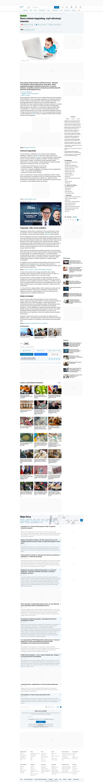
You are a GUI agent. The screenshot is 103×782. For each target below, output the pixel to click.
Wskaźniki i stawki (65, 703)
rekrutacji (33, 113)
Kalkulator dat (54, 705)
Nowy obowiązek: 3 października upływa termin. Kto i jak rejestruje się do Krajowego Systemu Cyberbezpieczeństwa (72, 135)
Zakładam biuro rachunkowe (67, 692)
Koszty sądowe (68, 190)
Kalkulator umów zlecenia (70, 169)
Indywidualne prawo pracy (35, 692)
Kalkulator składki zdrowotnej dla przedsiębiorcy (71, 164)
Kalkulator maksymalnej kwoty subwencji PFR (72, 180)
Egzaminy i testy (33, 709)
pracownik (32, 332)
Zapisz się (41, 675)
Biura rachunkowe (65, 690)
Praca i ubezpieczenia (35, 474)
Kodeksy (42, 711)
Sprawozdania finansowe (66, 697)
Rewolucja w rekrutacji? (29, 133)
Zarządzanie (36, 13)
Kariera (56, 718)
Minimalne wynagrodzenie (66, 706)
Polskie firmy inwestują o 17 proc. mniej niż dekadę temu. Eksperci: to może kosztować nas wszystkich (72, 144)
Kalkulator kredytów (68, 174)
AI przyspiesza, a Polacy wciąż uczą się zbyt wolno (72, 150)
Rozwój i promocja (23, 709)
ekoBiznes (22, 475)
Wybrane (78, 119)
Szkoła (32, 706)
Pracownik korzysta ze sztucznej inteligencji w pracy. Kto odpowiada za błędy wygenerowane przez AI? (72, 156)
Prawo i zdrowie (43, 700)
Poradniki (27, 475)
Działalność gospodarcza (69, 187)
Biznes (35, 10)
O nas (21, 718)
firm (29, 108)
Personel (40, 13)
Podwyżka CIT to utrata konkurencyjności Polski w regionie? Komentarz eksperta (72, 123)
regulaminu (41, 672)
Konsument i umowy (44, 695)
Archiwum (74, 706)
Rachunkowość (22, 693)
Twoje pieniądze (55, 10)
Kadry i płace (22, 710)
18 (68, 220)
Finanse (73, 695)
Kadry (31, 10)
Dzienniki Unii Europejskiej (45, 709)
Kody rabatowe (75, 707)
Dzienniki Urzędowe (44, 707)
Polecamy (65, 341)
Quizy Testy (67, 212)
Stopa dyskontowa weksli (69, 210)
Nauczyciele (33, 707)
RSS (60, 718)
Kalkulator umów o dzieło (69, 171)
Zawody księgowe (23, 697)
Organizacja (22, 705)
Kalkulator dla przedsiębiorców (70, 166)
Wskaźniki (68, 196)
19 (70, 220)
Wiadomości (74, 692)
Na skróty (74, 703)
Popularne (67, 119)
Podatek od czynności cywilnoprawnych (72, 207)
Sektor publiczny (42, 10)
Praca (42, 697)
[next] (60, 660)
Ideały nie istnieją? (25, 95)
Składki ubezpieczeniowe (66, 707)
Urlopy (32, 696)
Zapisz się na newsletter (56, 336)
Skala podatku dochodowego (67, 711)
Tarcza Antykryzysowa (35, 475)
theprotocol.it (74, 711)
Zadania (21, 707)
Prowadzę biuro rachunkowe (67, 693)
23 (80, 220)
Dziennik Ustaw (43, 705)
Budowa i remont (75, 696)
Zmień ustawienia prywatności (41, 718)
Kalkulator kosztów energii (70, 172)
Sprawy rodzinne (44, 692)
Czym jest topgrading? (26, 92)
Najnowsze (73, 119)
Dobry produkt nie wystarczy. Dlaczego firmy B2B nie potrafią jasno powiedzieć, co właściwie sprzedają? (72, 129)
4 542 (58, 660)
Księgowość (25, 10)
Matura (32, 711)
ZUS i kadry (22, 696)
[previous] (46, 660)
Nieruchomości (67, 10)
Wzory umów (74, 709)
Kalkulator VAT (67, 177)
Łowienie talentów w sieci (30, 184)
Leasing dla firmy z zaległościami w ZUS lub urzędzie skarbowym (72, 147)
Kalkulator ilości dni (68, 182)
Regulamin (51, 718)
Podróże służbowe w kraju (70, 205)
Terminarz (69, 218)
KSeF (79, 10)
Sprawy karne (43, 693)
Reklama (70, 718)
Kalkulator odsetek (55, 709)
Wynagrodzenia (33, 693)
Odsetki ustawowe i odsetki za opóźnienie (73, 197)
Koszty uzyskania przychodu (70, 204)
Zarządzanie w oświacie (35, 710)
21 (75, 220)
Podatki (46, 474)
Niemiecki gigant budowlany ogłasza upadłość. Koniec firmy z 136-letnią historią (72, 153)
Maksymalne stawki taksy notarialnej (72, 209)
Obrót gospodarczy (23, 695)
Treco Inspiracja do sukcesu (29, 29)
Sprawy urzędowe (44, 696)
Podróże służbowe (65, 709)
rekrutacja (22, 332)
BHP (31, 697)
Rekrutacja (45, 13)
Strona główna (22, 13)
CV (45, 239)
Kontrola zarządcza (68, 192)
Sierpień (75, 218)
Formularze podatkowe (76, 710)
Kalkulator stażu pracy (55, 710)
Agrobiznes (51, 474)
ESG (41, 475)
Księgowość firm (23, 690)
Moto (61, 10)
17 (65, 220)
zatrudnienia (48, 219)
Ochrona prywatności (28, 718)
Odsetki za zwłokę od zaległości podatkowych (71, 200)
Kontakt (64, 718)
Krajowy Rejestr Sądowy (69, 194)
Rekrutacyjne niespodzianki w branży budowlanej (35, 308)
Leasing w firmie (54, 697)
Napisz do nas (42, 336)
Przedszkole (33, 705)
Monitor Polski (43, 706)
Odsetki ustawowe (65, 710)
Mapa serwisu (76, 718)
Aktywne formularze (72, 186)
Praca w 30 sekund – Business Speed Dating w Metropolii (38, 255)
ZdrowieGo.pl (74, 705)
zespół (27, 332)
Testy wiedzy (33, 714)
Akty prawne (43, 703)
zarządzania (39, 142)
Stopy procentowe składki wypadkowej (72, 202)
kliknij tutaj (46, 680)
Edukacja (74, 10)
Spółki (53, 693)
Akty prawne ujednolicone (45, 710)
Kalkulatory (69, 161)
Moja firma (28, 13)
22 (77, 220)
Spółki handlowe (68, 189)
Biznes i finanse (54, 692)
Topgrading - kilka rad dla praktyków (29, 93)
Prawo (48, 10)
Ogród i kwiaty (74, 697)
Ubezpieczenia (33, 695)
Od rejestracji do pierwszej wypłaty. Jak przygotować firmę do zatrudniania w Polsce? (71, 138)
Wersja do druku (28, 336)
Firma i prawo (66, 259)
